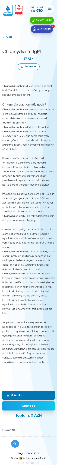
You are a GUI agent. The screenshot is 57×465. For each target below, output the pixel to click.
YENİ (52, 26)
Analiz (16, 395)
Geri (9, 37)
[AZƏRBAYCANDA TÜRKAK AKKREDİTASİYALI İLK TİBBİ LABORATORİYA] (19, 10)
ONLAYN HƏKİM (44, 20)
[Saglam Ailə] (8, 10)
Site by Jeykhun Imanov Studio (28, 458)
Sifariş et (28, 406)
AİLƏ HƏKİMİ (43, 29)
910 (37, 11)
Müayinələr (9, 430)
